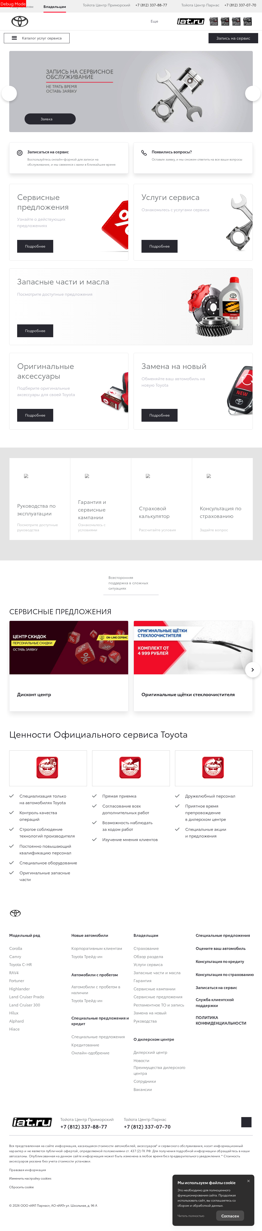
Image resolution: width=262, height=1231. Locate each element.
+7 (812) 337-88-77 (151, 4)
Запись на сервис (233, 38)
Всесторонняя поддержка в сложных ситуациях (128, 583)
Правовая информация (27, 1170)
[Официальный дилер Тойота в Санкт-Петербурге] (191, 21)
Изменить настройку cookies (30, 1178)
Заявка (47, 118)
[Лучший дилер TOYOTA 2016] (213, 21)
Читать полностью (191, 1215)
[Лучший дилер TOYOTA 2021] (247, 21)
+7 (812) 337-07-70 (240, 4)
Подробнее (68, 222)
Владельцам (54, 6)
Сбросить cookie (21, 1187)
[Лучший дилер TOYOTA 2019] (236, 21)
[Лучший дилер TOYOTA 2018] (225, 21)
